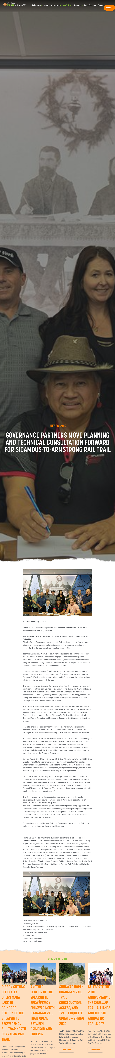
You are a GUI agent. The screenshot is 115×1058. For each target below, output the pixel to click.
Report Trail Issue (90, 5)
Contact (101, 5)
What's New (67, 5)
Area (39, 5)
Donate (109, 8)
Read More (66, 1050)
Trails (34, 5)
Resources (78, 5)
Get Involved (55, 5)
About (46, 5)
